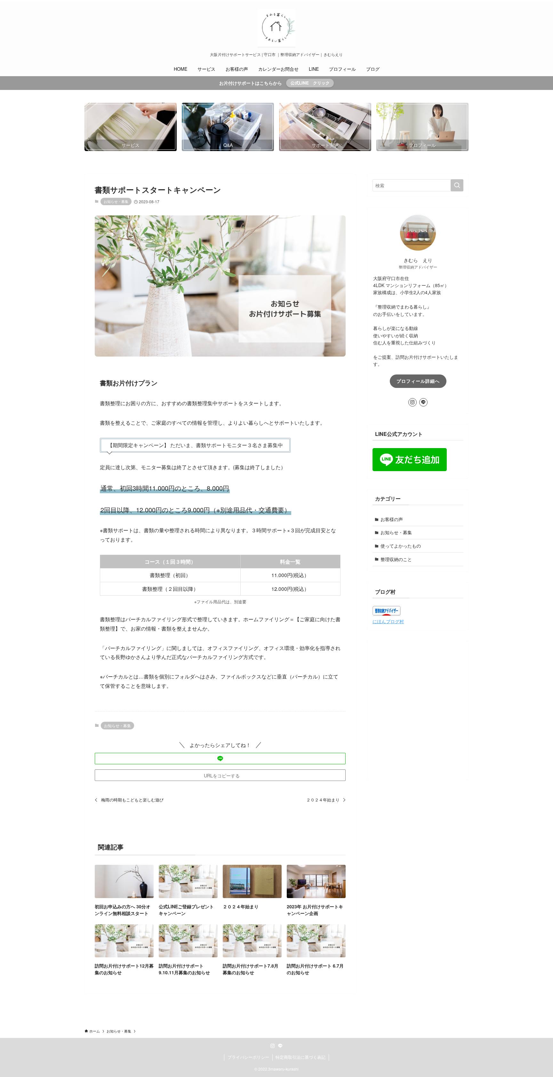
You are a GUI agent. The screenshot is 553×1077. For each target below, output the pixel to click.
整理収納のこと (396, 559)
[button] (220, 758)
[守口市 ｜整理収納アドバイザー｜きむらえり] (276, 28)
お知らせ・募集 (116, 201)
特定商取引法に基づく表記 (300, 1057)
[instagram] (412, 402)
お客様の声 (392, 519)
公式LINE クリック (310, 83)
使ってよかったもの (401, 546)
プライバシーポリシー (248, 1057)
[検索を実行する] (457, 185)
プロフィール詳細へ (418, 381)
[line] (423, 402)
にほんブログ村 (388, 621)
